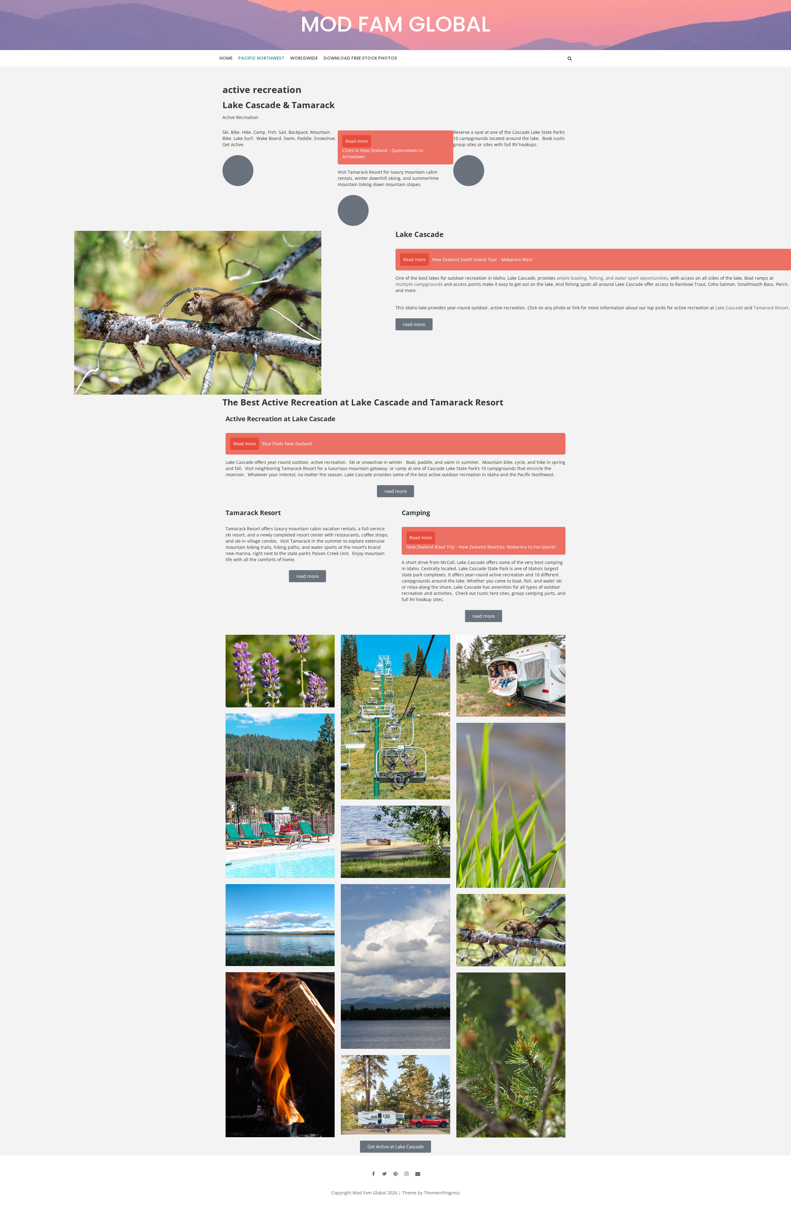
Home (225, 58)
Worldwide (304, 58)
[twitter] (384, 1173)
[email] (417, 1173)
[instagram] (406, 1173)
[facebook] (373, 1173)
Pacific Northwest (261, 58)
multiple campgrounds (419, 284)
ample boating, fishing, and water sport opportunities (612, 278)
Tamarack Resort (771, 308)
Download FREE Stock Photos (360, 58)
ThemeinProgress (442, 1193)
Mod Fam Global (396, 24)
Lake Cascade (729, 308)
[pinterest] (395, 1173)
